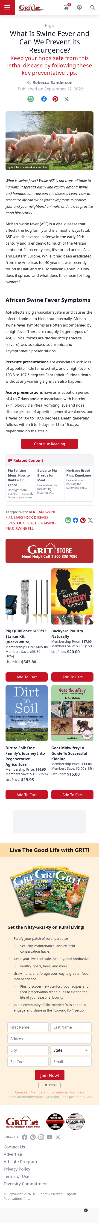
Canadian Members (30, 1092)
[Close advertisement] (86, 1210)
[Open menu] (7, 7)
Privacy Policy (17, 1169)
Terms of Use (16, 1176)
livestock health (22, 523)
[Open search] (92, 7)
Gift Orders (49, 1085)
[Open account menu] (79, 7)
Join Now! (49, 1075)
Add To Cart (27, 676)
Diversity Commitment (26, 1183)
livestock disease (31, 517)
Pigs (49, 25)
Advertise (13, 1154)
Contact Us (14, 1147)
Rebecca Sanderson (52, 82)
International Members (66, 1092)
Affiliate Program (20, 1161)
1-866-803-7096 (64, 556)
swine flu (25, 528)
